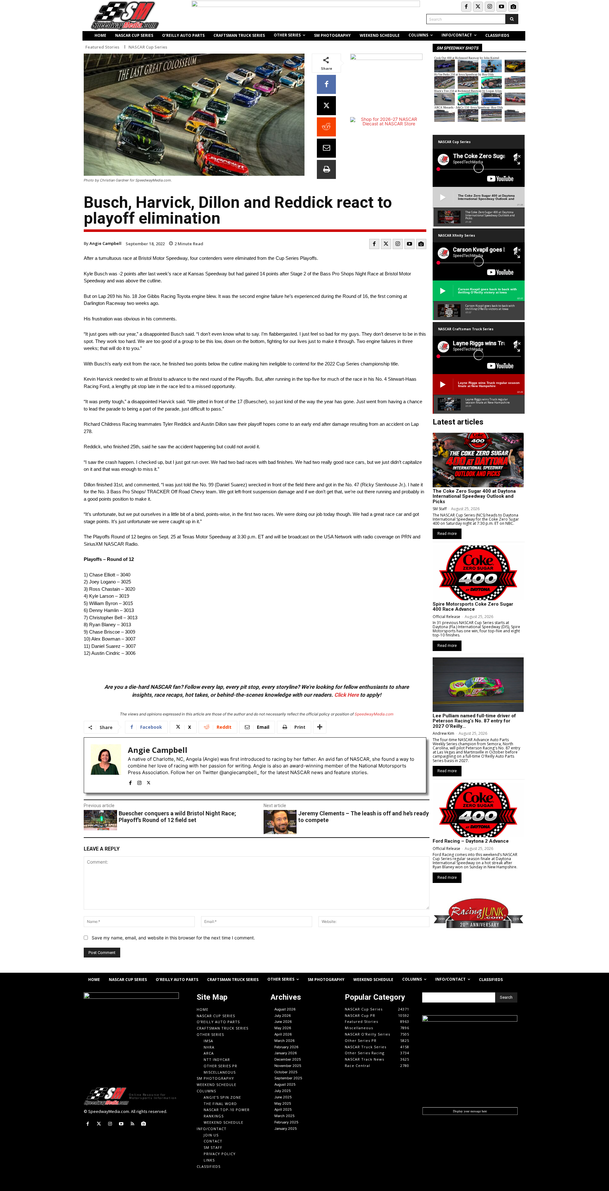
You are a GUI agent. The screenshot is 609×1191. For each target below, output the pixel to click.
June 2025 (283, 1097)
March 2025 (284, 1116)
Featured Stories (102, 47)
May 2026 (282, 1028)
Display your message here (470, 1111)
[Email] (326, 148)
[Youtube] (501, 7)
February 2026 (286, 1047)
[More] (319, 727)
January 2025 (285, 1128)
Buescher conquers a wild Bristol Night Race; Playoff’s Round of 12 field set (177, 817)
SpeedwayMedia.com (374, 714)
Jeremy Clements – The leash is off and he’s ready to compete (363, 817)
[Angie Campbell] (106, 765)
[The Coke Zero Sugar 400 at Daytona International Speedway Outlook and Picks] (478, 460)
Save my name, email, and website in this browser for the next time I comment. (173, 937)
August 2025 (285, 1084)
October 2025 (286, 1072)
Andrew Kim (443, 733)
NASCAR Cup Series (147, 47)
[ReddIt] (326, 126)
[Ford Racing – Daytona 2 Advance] (478, 810)
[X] (326, 105)
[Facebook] (466, 7)
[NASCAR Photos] (513, 7)
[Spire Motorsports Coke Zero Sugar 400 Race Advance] (478, 572)
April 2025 (283, 1109)
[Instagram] (490, 7)
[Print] (326, 169)
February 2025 (286, 1122)
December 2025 (287, 1059)
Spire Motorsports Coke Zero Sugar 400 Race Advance (473, 606)
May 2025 (282, 1103)
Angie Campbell (105, 243)
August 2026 (285, 1009)
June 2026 (283, 1021)
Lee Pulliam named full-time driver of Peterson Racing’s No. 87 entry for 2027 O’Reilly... (474, 721)
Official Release (446, 616)
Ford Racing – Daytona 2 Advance (471, 841)
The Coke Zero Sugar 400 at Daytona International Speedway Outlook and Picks (474, 496)
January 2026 (285, 1053)
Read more (447, 533)
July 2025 (282, 1091)
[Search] (511, 19)
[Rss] (132, 1124)
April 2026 (283, 1034)
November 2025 (287, 1065)
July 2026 (282, 1015)
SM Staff (440, 508)
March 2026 (284, 1040)
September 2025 (288, 1078)
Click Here (346, 695)
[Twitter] (478, 7)
